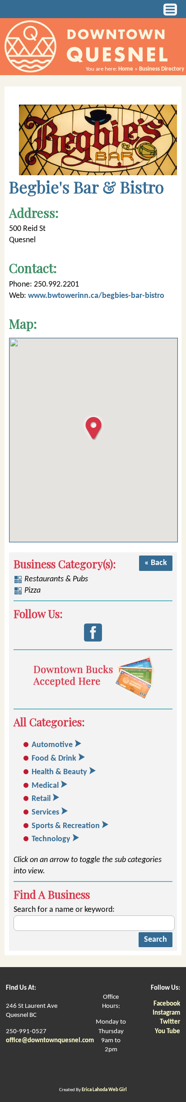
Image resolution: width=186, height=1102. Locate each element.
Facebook (166, 1004)
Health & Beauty (59, 772)
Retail (41, 799)
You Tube (167, 1031)
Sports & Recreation (66, 826)
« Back (155, 563)
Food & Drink (54, 758)
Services (45, 812)
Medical (45, 785)
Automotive (52, 745)
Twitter (170, 1022)
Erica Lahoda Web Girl (104, 1090)
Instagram (166, 1013)
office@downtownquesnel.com (50, 1040)
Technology (51, 839)
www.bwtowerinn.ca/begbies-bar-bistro (96, 296)
